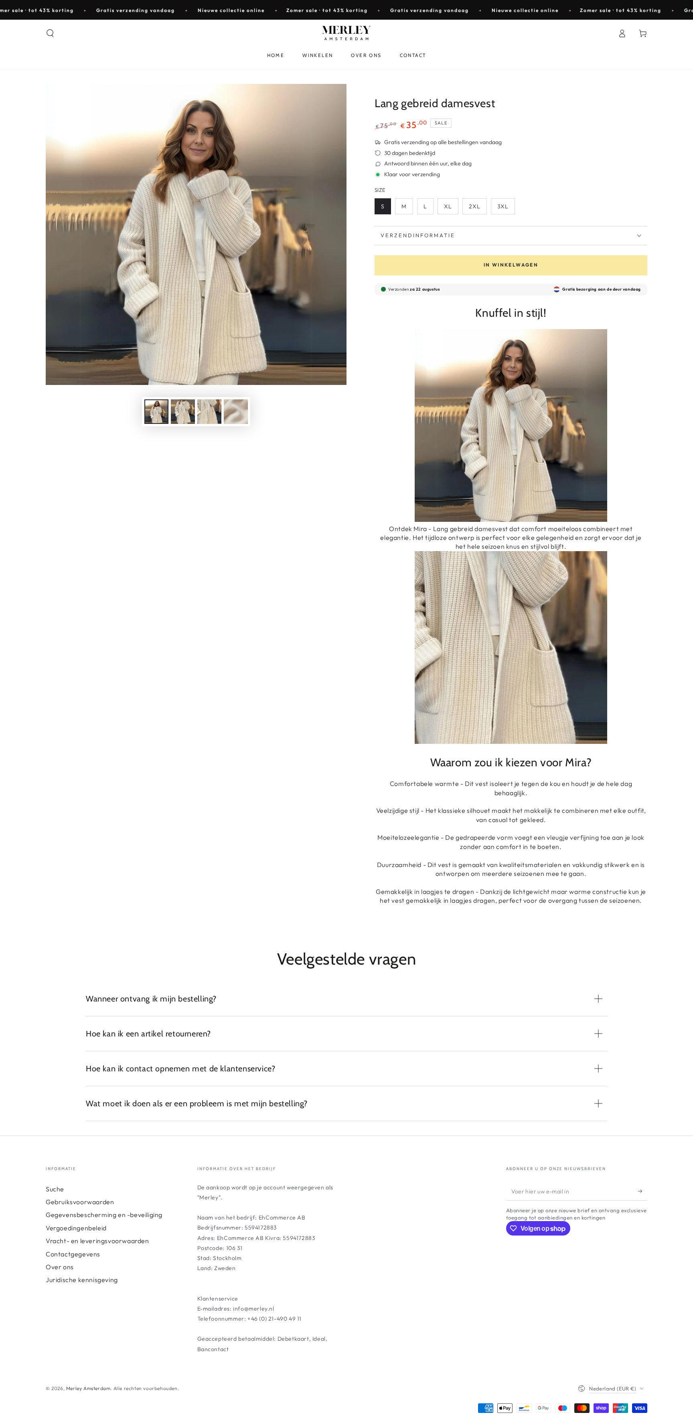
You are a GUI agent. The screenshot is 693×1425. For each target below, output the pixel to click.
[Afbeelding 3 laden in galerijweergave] (209, 411)
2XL (474, 206)
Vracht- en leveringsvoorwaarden (97, 1241)
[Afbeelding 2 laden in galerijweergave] (183, 411)
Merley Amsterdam (88, 1388)
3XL (503, 206)
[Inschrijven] (642, 1191)
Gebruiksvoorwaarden (80, 1202)
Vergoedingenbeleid (76, 1228)
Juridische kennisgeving (82, 1280)
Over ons (60, 1267)
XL (448, 206)
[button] (50, 33)
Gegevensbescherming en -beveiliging (104, 1215)
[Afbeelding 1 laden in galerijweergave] (156, 411)
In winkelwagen (511, 265)
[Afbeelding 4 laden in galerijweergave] (236, 411)
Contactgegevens (73, 1254)
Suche (55, 1189)
